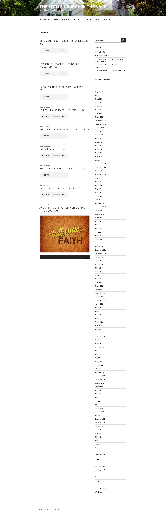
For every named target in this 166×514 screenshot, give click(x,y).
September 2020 (100, 343)
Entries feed (99, 485)
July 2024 (98, 182)
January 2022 (99, 286)
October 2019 (99, 383)
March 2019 (99, 408)
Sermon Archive (44, 19)
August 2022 (99, 264)
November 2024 (100, 167)
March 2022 (99, 279)
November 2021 (100, 293)
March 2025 (99, 153)
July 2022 (98, 268)
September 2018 (100, 430)
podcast (97, 459)
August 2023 (99, 221)
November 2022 (100, 253)
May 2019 (98, 401)
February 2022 (99, 282)
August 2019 (99, 390)
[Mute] (82, 257)
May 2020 (98, 358)
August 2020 (99, 347)
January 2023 (99, 246)
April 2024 (98, 192)
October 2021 (99, 297)
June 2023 (98, 228)
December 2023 (100, 207)
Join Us (96, 19)
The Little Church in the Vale (73, 7)
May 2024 (98, 189)
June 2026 (98, 99)
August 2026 (99, 92)
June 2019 (98, 397)
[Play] (42, 257)
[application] (65, 257)
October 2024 (99, 171)
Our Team (87, 19)
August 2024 (99, 178)
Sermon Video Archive (61, 19)
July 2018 (98, 437)
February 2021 (99, 325)
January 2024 (99, 203)
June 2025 (98, 142)
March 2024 (99, 196)
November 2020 (100, 336)
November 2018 (100, 422)
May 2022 (98, 271)
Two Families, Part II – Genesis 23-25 (60, 188)
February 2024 (99, 199)
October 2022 (99, 257)
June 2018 (98, 440)
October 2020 (99, 340)
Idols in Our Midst (100, 52)
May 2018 (98, 444)
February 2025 (99, 156)
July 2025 (98, 138)
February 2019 (99, 412)
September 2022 (100, 261)
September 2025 (100, 131)
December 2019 (100, 376)
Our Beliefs (77, 19)
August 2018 (99, 433)
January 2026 (99, 117)
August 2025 (99, 135)
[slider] (86, 257)
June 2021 (98, 311)
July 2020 (98, 351)
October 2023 (99, 214)
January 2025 (99, 160)
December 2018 (100, 419)
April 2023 (98, 235)
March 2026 (99, 110)
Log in (97, 481)
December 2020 (100, 333)
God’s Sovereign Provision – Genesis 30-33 (64, 129)
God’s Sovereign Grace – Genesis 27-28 (62, 168)
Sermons (98, 463)
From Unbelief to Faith (102, 55)
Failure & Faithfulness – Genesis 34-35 (61, 109)
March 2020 (99, 365)
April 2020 (98, 361)
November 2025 (100, 124)
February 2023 (99, 243)
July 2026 (98, 95)
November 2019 (100, 379)
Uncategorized (100, 470)
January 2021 (99, 329)
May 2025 (98, 146)
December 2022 (100, 250)
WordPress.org (100, 492)
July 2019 (98, 394)
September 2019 (100, 387)
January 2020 (99, 372)
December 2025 (100, 120)
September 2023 (100, 217)
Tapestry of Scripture (102, 466)
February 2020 (100, 369)
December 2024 (100, 164)
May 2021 (98, 315)
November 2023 (100, 210)
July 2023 (98, 225)
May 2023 (98, 232)
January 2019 (99, 415)
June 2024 (98, 185)
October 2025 (99, 128)
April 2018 (98, 448)
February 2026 (99, 113)
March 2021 (99, 322)
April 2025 (98, 149)
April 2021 (98, 318)
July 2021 (98, 307)
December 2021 (100, 289)
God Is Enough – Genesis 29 (55, 148)
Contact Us (106, 19)
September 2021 (100, 300)
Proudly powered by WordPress (49, 509)
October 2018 (99, 426)
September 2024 (100, 174)
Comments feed (100, 488)
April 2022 (98, 275)
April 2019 (98, 405)
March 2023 (99, 239)
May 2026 (98, 102)
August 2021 (99, 304)
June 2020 (98, 354)
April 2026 (98, 106)
